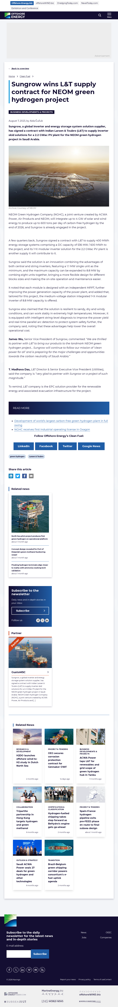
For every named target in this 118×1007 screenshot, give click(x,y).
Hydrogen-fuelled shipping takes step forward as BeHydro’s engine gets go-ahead (59, 820)
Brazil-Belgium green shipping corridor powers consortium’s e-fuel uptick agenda (57, 873)
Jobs (84, 937)
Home (12, 76)
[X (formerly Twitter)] (16, 970)
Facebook (46, 446)
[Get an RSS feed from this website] (42, 970)
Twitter (67, 446)
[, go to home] (15, 15)
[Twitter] (42, 620)
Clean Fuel (25, 76)
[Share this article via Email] (31, 476)
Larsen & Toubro (36, 457)
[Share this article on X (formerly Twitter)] (17, 476)
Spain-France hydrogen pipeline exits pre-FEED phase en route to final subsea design (89, 820)
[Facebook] (38, 620)
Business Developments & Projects (31, 112)
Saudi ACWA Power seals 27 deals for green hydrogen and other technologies (25, 873)
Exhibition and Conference (25, 8)
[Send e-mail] (35, 970)
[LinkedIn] (47, 620)
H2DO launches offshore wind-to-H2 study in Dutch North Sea (27, 760)
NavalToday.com (89, 3)
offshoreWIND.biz (45, 3)
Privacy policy (85, 979)
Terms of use (99, 979)
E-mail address (14, 945)
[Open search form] (100, 15)
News (83, 932)
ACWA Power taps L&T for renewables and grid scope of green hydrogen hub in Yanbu (89, 766)
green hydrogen (17, 457)
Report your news (68, 979)
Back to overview (20, 68)
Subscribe (22, 610)
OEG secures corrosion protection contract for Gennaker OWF (57, 760)
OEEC (109, 932)
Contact (108, 979)
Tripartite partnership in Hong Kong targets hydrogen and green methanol (27, 820)
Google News (91, 446)
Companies (106, 937)
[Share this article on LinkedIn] (11, 476)
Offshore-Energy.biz (22, 3)
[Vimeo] (29, 970)
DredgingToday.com (67, 3)
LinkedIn (23, 446)
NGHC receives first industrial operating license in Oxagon (52, 429)
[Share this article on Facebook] (24, 476)
